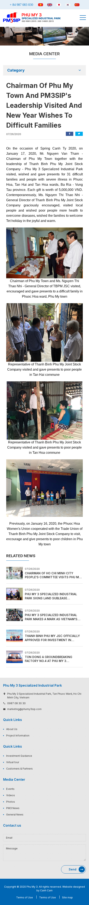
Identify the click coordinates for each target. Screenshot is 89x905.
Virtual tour (12, 762)
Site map (67, 897)
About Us (11, 729)
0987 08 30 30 (16, 703)
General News (14, 814)
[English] (49, 4)
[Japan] (58, 4)
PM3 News (12, 808)
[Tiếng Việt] (40, 4)
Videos (10, 795)
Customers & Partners (19, 768)
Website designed (73, 886)
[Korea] (67, 4)
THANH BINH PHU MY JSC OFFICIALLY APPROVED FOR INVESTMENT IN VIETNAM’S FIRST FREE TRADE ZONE (52, 638)
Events (10, 788)
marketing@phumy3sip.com (24, 709)
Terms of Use (24, 897)
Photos (10, 801)
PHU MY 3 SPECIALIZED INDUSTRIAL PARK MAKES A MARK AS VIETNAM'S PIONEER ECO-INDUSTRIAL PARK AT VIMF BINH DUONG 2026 (51, 617)
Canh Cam (46, 890)
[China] (77, 4)
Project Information (17, 735)
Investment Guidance (19, 755)
